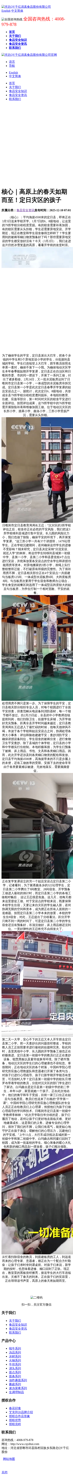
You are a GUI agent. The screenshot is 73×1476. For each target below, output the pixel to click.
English (13, 72)
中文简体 (15, 76)
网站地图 (9, 1458)
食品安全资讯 (25, 210)
